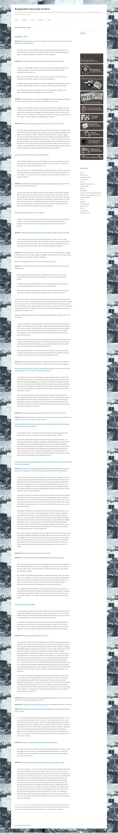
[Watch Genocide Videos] (91, 75)
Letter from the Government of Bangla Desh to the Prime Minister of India (45, 468)
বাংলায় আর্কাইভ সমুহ (84, 210)
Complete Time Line (85, 177)
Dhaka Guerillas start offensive (31, 553)
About (49, 20)
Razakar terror (19, 268)
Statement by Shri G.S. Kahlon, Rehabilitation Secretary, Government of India (45, 99)
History (82, 181)
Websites (82, 201)
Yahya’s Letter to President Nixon (25, 604)
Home (16, 20)
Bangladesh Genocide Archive (32, 9)
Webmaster (60, 809)
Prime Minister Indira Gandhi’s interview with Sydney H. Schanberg (43, 557)
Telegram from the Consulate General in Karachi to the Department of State (38, 315)
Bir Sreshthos (83, 175)
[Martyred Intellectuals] (91, 153)
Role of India (83, 190)
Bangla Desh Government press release (36, 704)
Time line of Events (42, 805)
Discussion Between (28, 41)
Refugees (82, 188)
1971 (29, 805)
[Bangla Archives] (91, 159)
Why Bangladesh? (85, 204)
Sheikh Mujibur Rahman (51, 807)
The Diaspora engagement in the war (90, 195)
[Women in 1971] (91, 121)
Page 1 (49, 261)
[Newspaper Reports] (91, 129)
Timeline (41, 20)
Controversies (84, 179)
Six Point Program (63, 807)
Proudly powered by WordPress (23, 825)
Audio (81, 173)
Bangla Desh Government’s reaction (33, 413)
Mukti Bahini (36, 807)
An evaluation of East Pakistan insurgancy (35, 635)
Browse (24, 20)
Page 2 (54, 261)
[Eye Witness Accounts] (91, 145)
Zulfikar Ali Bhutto (40, 809)
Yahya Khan (31, 809)
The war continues (85, 197)
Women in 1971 (84, 206)
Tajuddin (25, 809)
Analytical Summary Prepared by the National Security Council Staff (42, 123)
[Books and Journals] (91, 137)
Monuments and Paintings (87, 184)
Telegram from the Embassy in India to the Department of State (34, 368)
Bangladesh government (60, 805)
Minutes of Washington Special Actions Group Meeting (31, 155)
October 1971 (21, 36)
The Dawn (65, 364)
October (33, 805)
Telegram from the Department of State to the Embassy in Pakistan (42, 183)
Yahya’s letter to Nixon (21, 212)
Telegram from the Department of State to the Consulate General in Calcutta (45, 232)
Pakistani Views (84, 186)
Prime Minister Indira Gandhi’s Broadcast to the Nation (39, 698)
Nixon (42, 807)
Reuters (43, 257)
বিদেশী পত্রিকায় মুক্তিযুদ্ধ (85, 213)
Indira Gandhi (23, 807)
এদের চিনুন (82, 208)
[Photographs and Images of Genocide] (91, 90)
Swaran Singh (18, 809)
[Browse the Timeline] (91, 63)
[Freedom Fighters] (91, 104)
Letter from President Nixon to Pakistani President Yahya (39, 742)
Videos (33, 20)
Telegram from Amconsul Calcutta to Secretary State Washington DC (43, 61)
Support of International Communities (90, 193)
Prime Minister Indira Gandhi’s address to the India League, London (43, 762)
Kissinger (30, 807)
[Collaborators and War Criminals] (91, 113)
